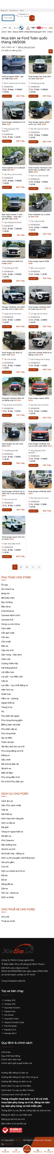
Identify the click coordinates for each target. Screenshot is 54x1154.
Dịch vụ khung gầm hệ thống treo (18, 858)
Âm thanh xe (7, 589)
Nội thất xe (6, 814)
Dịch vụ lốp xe (8, 823)
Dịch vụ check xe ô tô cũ (13, 871)
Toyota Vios (9, 1011)
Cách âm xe (7, 801)
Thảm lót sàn (7, 742)
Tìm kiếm (33, 18)
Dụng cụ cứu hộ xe (10, 624)
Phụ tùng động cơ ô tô (12, 751)
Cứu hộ (4, 866)
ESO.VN (8, 1144)
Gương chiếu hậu (9, 663)
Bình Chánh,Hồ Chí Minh (14, 83)
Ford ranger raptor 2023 (38, 399)
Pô (2, 711)
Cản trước (6, 641)
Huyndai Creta (11, 1018)
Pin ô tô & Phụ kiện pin (12, 781)
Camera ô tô (7, 619)
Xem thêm (6, 96)
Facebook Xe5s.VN (16, 981)
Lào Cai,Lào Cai (10, 499)
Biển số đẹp (7, 772)
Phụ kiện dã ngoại (10, 716)
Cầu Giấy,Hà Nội (37, 221)
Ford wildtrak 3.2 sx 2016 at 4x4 (39, 215)
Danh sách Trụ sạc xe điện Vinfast (17, 1090)
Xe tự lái (5, 916)
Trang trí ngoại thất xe (12, 831)
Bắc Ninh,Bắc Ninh (12, 544)
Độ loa (4, 875)
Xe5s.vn (19, 1140)
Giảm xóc (5, 659)
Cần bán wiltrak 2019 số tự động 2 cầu (40, 353)
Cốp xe (4, 809)
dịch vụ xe (13, 1110)
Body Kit (5, 593)
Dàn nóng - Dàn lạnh (11, 654)
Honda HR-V (10, 1033)
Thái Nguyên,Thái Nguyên (10, 130)
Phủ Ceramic (7, 840)
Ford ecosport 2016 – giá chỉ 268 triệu (12, 77)
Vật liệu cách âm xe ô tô (12, 746)
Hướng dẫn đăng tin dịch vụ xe (16, 1081)
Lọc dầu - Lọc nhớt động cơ (14, 685)
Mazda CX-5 (10, 1029)
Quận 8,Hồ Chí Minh (12, 314)
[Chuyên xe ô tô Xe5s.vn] (17, 951)
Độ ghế (4, 827)
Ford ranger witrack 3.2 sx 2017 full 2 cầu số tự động (13, 493)
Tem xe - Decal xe (9, 893)
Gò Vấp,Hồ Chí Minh (39, 314)
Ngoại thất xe (7, 703)
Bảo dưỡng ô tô (8, 844)
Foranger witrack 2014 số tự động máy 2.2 (13, 399)
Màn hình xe (7, 689)
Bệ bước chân (8, 598)
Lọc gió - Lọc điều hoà (12, 676)
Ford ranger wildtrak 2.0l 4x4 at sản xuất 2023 (40, 445)
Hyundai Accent (12, 1007)
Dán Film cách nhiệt (11, 805)
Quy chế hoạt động (10, 1056)
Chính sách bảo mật (11, 1059)
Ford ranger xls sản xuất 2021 (12, 445)
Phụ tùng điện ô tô (10, 777)
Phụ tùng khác (8, 733)
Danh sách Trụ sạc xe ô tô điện (16, 1086)
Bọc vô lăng (7, 602)
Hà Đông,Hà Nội (38, 83)
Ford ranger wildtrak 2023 (39, 492)
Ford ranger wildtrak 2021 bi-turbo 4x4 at (39, 308)
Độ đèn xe (6, 836)
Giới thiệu (6, 1052)
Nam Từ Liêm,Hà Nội (39, 176)
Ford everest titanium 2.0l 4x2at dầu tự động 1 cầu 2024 (40, 170)
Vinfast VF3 (9, 1000)
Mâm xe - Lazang (9, 698)
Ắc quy (4, 584)
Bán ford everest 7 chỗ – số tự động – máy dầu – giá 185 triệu (12, 216)
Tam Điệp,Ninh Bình (13, 222)
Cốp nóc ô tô (7, 650)
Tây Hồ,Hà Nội (10, 359)
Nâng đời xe (7, 884)
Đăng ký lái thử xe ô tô (13, 1119)
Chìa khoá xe (7, 611)
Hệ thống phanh (9, 668)
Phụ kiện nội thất (10, 724)
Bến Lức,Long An (38, 268)
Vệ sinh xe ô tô (8, 849)
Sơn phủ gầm (8, 862)
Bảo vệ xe (6, 606)
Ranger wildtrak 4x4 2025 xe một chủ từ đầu (13, 308)
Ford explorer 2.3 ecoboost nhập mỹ (13, 169)
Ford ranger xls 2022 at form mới (12, 353)
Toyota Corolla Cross (14, 1022)
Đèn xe (4, 646)
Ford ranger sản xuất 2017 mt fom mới (39, 77)
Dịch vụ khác (7, 897)
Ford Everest (10, 1026)
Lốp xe (4, 681)
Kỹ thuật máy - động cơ (12, 853)
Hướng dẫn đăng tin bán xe (14, 1072)
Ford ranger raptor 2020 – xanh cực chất (39, 123)
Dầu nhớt (5, 759)
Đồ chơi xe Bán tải (10, 764)
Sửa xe (4, 888)
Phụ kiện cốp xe (9, 729)
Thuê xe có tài (8, 921)
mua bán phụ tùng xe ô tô (17, 1102)
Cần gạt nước (7, 633)
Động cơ (5, 755)
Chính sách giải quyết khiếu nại (16, 1063)
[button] (17, 18)
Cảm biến (6, 628)
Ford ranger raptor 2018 (38, 262)
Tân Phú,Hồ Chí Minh (40, 129)
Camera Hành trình (10, 615)
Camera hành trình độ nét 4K (15, 1094)
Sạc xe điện (6, 738)
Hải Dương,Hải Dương (40, 359)
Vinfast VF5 (9, 1004)
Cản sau (5, 637)
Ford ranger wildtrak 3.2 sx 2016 (13, 123)
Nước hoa (6, 694)
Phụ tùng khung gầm (12, 720)
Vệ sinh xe (6, 768)
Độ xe (4, 879)
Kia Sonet (9, 1015)
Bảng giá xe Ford (26, 47)
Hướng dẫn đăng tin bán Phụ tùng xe (19, 1077)
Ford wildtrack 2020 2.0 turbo (12, 262)
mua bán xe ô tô (29, 1098)
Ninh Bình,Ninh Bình (13, 405)
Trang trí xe (6, 707)
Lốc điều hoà (7, 672)
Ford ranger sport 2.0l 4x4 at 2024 (13, 538)
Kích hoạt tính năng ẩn (12, 818)
